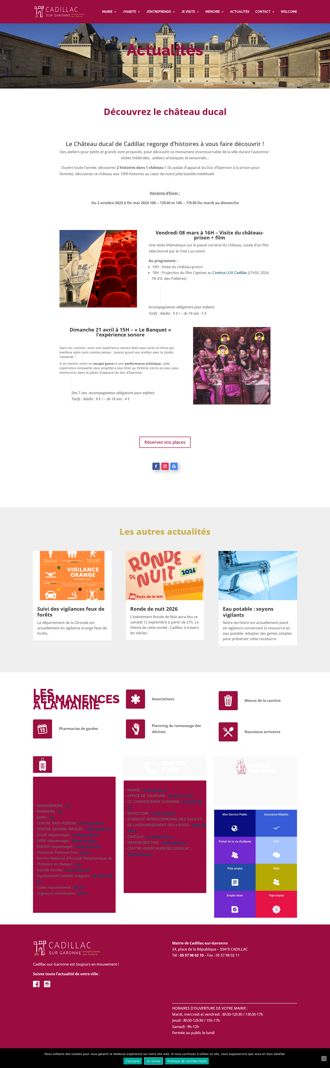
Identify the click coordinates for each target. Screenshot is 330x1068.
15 (52, 817)
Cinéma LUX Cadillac (230, 272)
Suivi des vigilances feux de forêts (70, 611)
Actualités (239, 11)
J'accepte (133, 1061)
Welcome (289, 11)
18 (60, 811)
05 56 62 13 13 (158, 837)
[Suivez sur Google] (174, 466)
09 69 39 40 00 (85, 835)
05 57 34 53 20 (163, 813)
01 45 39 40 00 (77, 870)
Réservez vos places (165, 442)
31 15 (82, 893)
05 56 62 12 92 (180, 796)
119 (78, 864)
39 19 (84, 852)
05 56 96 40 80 (90, 823)
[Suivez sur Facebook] (156, 466)
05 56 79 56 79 (97, 829)
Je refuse (154, 1061)
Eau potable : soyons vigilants (248, 611)
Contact (263, 11)
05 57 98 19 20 (173, 842)
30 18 (78, 887)
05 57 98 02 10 (155, 790)
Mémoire (212, 11)
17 (68, 806)
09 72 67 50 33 (87, 847)
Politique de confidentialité (187, 1061)
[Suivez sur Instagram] (165, 466)
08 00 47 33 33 (84, 841)
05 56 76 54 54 (139, 854)
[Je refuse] (324, 1058)
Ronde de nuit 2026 (154, 608)
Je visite (188, 11)
